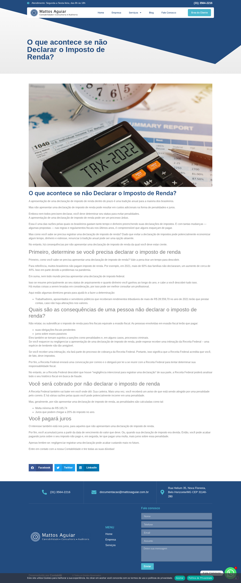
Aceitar (180, 578)
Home (101, 12)
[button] (41, 467)
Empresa (116, 12)
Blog (151, 12)
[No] (236, 577)
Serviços (133, 12)
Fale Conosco (168, 12)
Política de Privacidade (200, 578)
